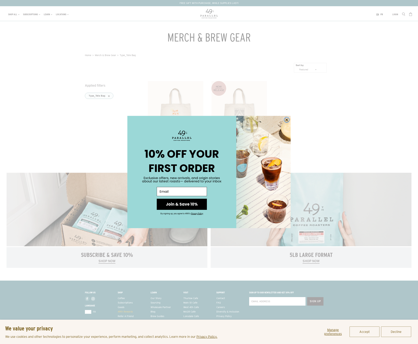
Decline (396, 332)
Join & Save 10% (182, 204)
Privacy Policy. (206, 337)
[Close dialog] (286, 119)
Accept (364, 332)
